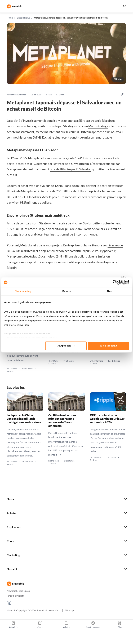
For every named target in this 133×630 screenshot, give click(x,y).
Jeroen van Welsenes (16, 95)
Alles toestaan (108, 345)
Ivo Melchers (12, 369)
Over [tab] (110, 291)
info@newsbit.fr (15, 595)
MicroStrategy (98, 126)
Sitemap (69, 610)
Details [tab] (66, 291)
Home (10, 17)
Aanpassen (64, 345)
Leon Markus (95, 457)
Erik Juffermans (96, 361)
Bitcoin (118, 79)
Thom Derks (53, 361)
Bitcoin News (23, 17)
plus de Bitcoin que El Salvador (70, 169)
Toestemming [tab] (23, 291)
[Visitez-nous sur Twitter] (9, 603)
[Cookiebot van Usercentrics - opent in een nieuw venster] (114, 282)
